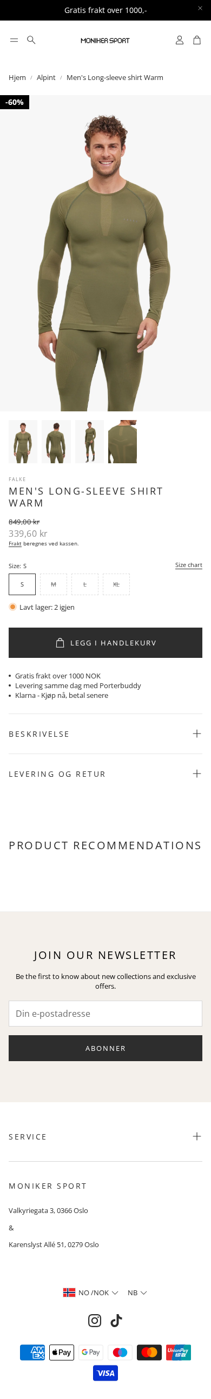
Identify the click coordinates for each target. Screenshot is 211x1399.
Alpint (46, 77)
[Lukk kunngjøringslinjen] (200, 8)
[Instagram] (94, 1320)
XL (116, 584)
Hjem (17, 77)
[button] (14, 40)
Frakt (15, 543)
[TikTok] (116, 1320)
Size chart (188, 565)
